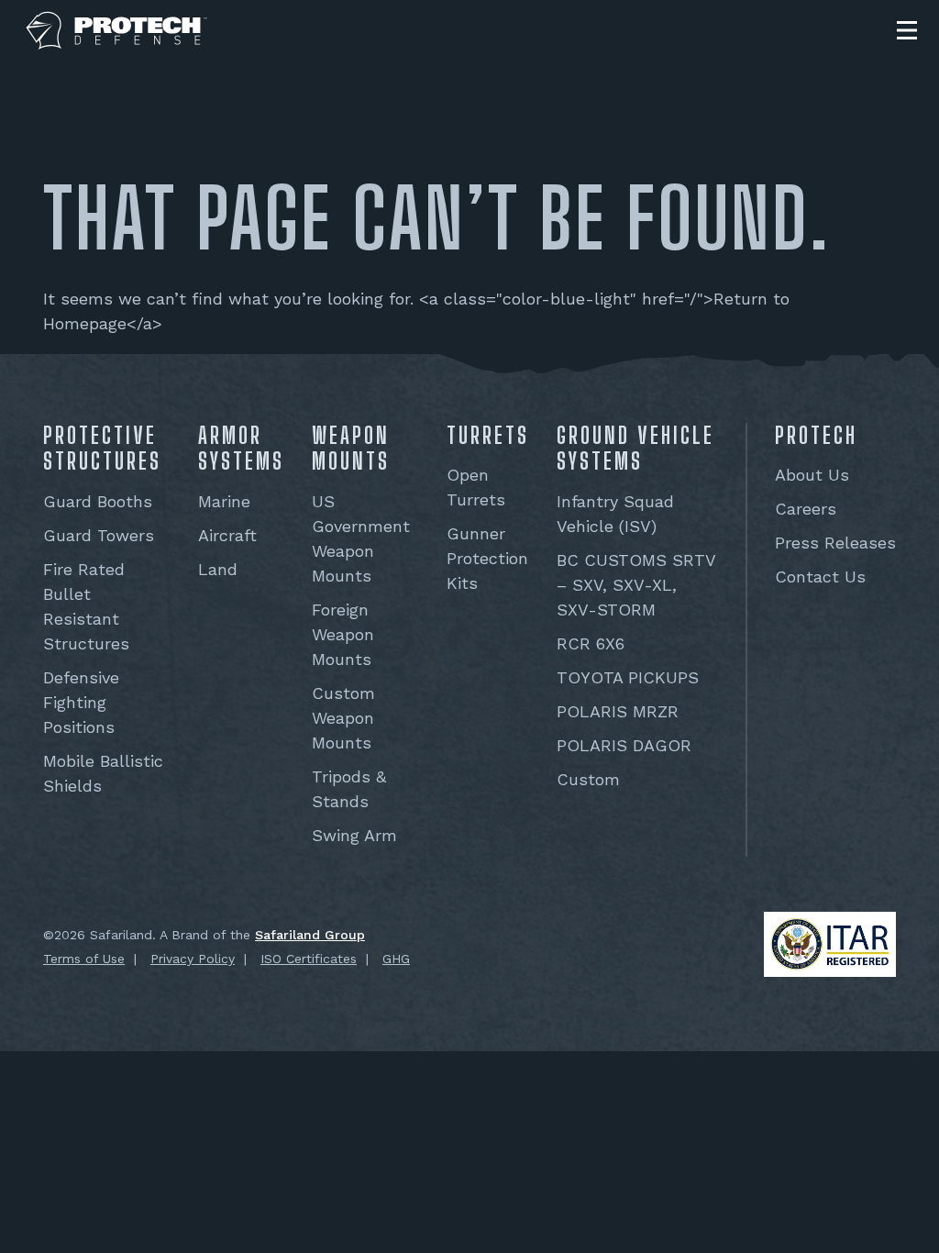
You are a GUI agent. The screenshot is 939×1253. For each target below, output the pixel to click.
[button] (907, 30)
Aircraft (227, 535)
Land (218, 569)
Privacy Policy (192, 958)
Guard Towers (98, 535)
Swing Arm (354, 835)
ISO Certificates (308, 958)
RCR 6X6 (590, 643)
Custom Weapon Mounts (343, 717)
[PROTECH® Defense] (117, 30)
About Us (812, 474)
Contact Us (820, 576)
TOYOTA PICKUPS (628, 677)
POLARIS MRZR (618, 711)
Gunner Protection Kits (487, 558)
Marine (224, 501)
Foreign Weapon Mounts (343, 634)
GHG (396, 958)
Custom (588, 779)
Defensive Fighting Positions (81, 702)
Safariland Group (310, 934)
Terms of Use (84, 958)
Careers (805, 508)
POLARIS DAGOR (624, 745)
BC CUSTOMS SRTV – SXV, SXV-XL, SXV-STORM (636, 584)
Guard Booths (97, 501)
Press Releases (835, 542)
